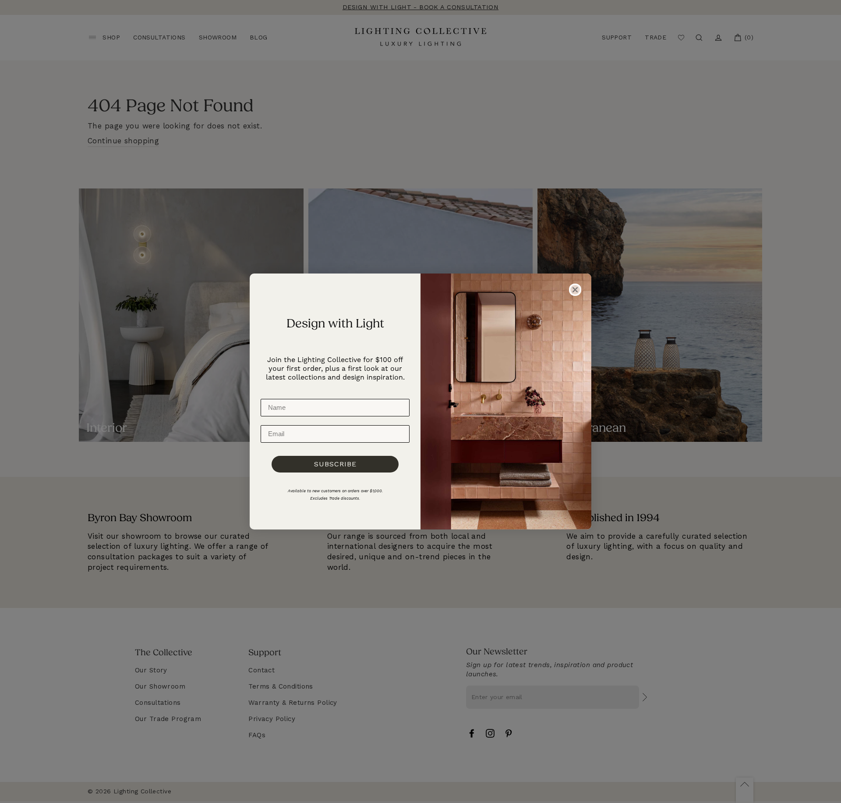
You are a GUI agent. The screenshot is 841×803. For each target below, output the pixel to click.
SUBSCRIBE (335, 464)
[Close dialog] (575, 289)
